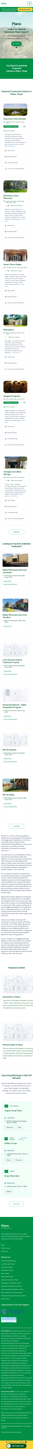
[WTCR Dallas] (15, 785)
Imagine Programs (11, 396)
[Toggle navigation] (29, 4)
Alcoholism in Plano (11, 997)
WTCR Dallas (8, 795)
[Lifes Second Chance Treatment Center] (15, 650)
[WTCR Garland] (15, 740)
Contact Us (4, 1251)
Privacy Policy (17, 1432)
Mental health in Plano (13, 1044)
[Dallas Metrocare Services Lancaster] (15, 560)
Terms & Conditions (7, 1432)
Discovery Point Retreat (14, 119)
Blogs (2, 1245)
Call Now (17, 44)
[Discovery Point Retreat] (15, 110)
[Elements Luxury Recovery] (15, 186)
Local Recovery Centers (8, 1264)
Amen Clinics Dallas (12, 264)
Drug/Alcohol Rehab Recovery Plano (11, 1286)
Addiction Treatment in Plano (9, 1280)
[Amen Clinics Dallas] (15, 255)
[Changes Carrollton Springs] (15, 462)
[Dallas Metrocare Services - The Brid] (15, 605)
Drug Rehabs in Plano (7, 1270)
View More (16, 532)
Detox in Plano (5, 1273)
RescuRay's (8, 329)
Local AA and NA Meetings (8, 1261)
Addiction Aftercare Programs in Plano (12, 1289)
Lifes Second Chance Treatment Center (12, 661)
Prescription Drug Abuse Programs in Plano (13, 1296)
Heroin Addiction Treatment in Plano (11, 1292)
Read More (12, 146)
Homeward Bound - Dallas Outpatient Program (14, 706)
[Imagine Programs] (15, 387)
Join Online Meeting (22, 1138)
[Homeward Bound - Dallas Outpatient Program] (15, 695)
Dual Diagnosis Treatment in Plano (11, 1283)
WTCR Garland (9, 750)
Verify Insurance (5, 1248)
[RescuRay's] (15, 320)
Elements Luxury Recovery (11, 196)
